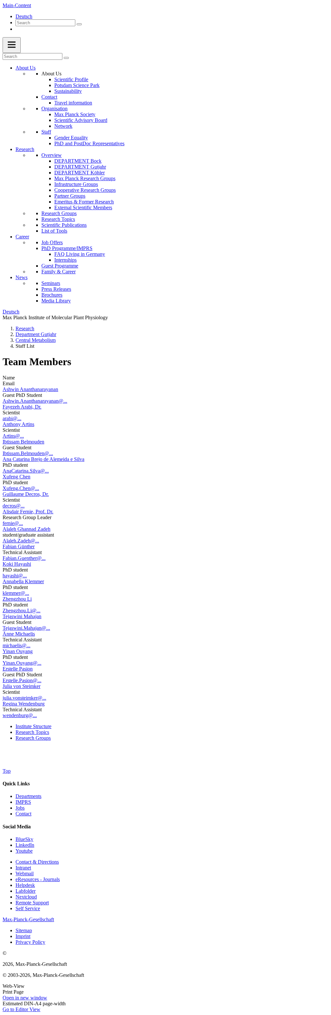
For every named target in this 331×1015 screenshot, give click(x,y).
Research (25, 149)
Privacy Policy (30, 942)
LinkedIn (25, 845)
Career (22, 236)
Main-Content (17, 5)
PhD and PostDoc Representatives (89, 143)
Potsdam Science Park (77, 85)
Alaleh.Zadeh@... (21, 540)
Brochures (51, 295)
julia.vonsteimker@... (24, 698)
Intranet (23, 867)
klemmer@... (16, 593)
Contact (49, 97)
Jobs (20, 808)
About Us (26, 68)
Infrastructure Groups (76, 184)
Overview (51, 155)
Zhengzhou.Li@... (21, 610)
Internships (65, 260)
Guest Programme (59, 265)
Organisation (54, 108)
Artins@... (13, 436)
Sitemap (24, 930)
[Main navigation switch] (12, 45)
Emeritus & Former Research (84, 201)
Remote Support (32, 902)
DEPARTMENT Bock (77, 161)
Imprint (23, 936)
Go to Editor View (21, 1009)
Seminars (50, 283)
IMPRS (23, 802)
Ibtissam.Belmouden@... (28, 453)
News (21, 277)
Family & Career (58, 271)
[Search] (79, 24)
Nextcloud (26, 897)
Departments (28, 796)
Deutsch (24, 16)
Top (7, 771)
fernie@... (13, 523)
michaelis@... (16, 645)
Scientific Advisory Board (80, 120)
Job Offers (52, 242)
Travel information (73, 102)
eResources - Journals (38, 879)
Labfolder (26, 891)
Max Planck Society (74, 114)
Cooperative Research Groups (85, 190)
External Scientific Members (83, 207)
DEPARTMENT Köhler (79, 172)
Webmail (25, 873)
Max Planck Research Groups (84, 178)
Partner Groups (69, 196)
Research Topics (58, 219)
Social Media (17, 826)
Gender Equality (71, 137)
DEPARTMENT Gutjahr (80, 166)
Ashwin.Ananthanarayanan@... (35, 401)
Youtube (24, 851)
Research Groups (59, 213)
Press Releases (56, 289)
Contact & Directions (37, 862)
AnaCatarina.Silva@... (26, 471)
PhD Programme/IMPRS (66, 248)
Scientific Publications (64, 225)
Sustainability (68, 91)
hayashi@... (15, 575)
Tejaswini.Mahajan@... (26, 628)
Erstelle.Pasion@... (22, 680)
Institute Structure (33, 726)
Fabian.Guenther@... (24, 558)
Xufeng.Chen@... (21, 488)
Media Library (56, 300)
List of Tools (54, 231)
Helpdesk (25, 885)
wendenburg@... (20, 715)
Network (63, 126)
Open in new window (25, 997)
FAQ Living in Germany (79, 254)
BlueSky (24, 839)
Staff (46, 132)
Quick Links (16, 783)
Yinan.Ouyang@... (22, 663)
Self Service (28, 908)
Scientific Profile (71, 79)
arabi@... (12, 418)
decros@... (14, 505)
